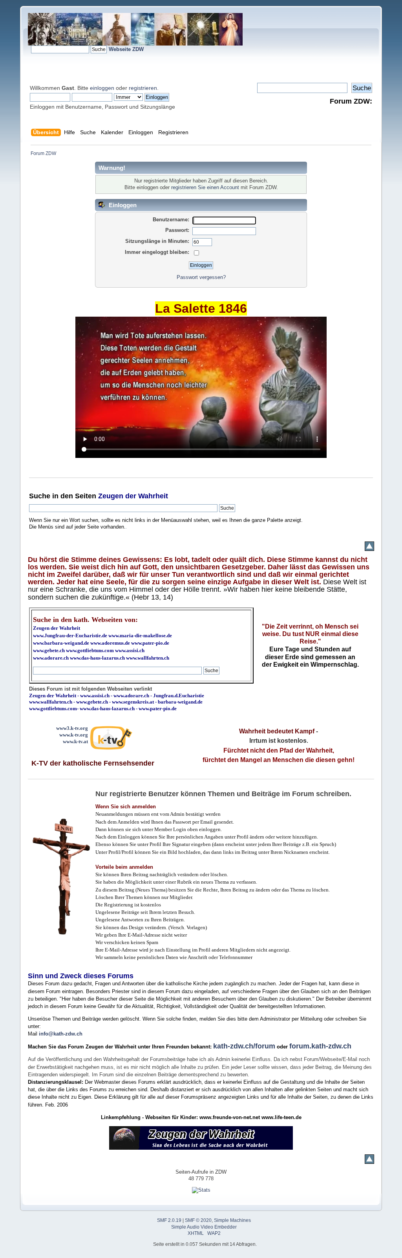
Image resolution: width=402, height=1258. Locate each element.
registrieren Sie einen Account (205, 187)
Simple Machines (232, 1220)
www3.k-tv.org (72, 728)
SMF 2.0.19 (169, 1220)
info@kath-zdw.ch (60, 1034)
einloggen (102, 88)
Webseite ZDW (126, 49)
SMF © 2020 (198, 1220)
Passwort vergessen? (201, 277)
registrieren (143, 88)
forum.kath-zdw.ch (320, 1046)
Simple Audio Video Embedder (204, 1227)
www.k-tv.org (73, 735)
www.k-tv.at (75, 741)
